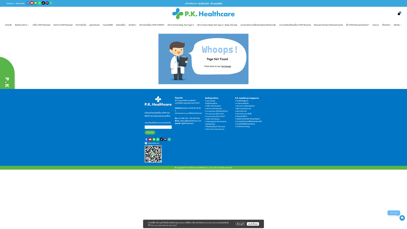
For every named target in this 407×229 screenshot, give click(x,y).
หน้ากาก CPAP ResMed (214, 108)
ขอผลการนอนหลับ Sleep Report (248, 118)
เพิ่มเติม (397, 24)
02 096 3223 (183, 118)
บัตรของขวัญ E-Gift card (215, 126)
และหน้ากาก (224, 111)
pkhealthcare (188, 123)
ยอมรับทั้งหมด (253, 224)
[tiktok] (43, 3)
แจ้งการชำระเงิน (241, 111)
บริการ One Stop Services (215, 129)
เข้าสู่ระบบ (10, 3)
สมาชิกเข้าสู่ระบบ (242, 100)
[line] (35, 3)
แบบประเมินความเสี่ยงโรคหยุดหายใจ (249, 121)
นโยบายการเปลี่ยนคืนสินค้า (245, 106)
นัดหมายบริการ (241, 116)
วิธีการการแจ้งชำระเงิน (243, 108)
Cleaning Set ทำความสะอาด (216, 121)
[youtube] (32, 3)
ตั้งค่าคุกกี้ (240, 224)
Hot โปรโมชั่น (210, 101)
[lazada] (47, 3)
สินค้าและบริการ (211, 103)
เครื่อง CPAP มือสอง (213, 119)
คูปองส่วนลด (210, 124)
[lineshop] (51, 3)
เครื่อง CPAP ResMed (213, 106)
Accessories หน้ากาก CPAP (215, 116)
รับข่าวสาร (149, 132)
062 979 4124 (195, 118)
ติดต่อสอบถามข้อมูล (243, 126)
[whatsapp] (39, 3)
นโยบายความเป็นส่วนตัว (158, 225)
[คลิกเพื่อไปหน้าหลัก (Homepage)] (203, 58)
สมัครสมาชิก (20, 3)
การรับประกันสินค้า (242, 103)
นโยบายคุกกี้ (173, 225)
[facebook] (28, 3)
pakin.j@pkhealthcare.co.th (190, 120)
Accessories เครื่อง (213, 111)
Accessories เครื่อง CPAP (215, 113)
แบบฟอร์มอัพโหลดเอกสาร (245, 124)
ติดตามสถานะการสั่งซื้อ (244, 113)
